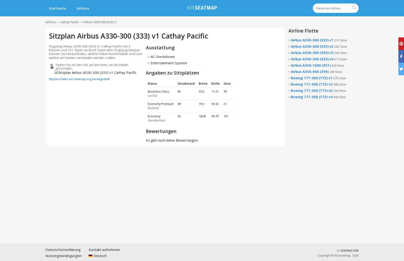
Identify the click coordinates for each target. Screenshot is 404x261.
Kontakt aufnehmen (104, 249)
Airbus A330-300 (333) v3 (319, 52)
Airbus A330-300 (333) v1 (100, 22)
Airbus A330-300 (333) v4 (319, 59)
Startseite (57, 8)
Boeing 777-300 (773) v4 (318, 96)
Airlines (83, 8)
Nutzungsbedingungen (63, 255)
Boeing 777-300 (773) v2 (318, 84)
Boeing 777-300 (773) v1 (318, 77)
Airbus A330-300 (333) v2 (319, 46)
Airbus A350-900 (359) (316, 71)
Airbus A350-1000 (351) (317, 65)
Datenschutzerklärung (63, 249)
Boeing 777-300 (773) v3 (318, 90)
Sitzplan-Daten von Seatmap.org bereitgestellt (79, 79)
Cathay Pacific (69, 22)
